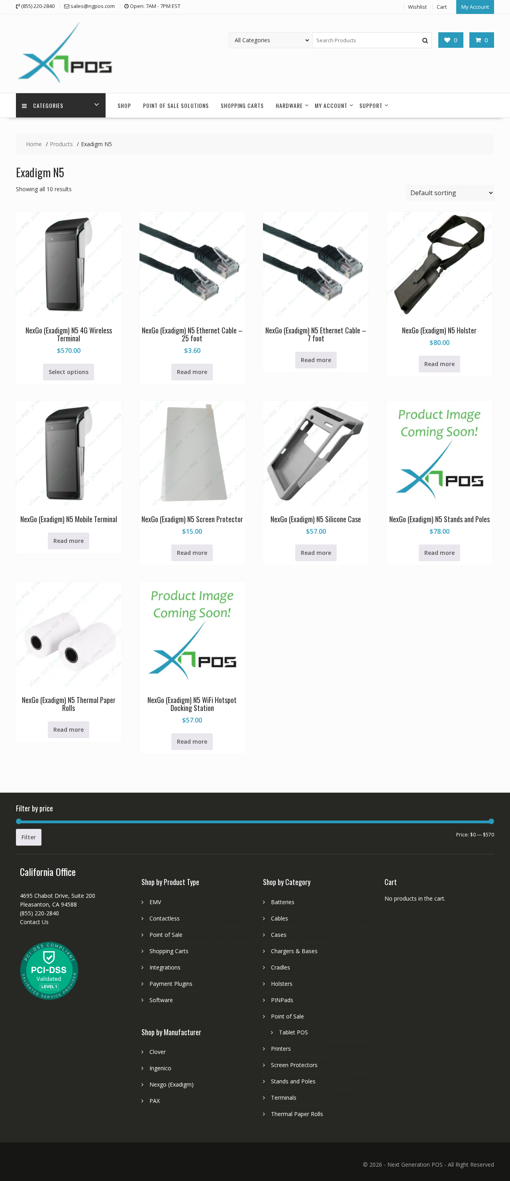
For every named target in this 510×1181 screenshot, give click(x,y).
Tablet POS (293, 1032)
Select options (68, 372)
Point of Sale (165, 934)
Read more (192, 372)
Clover (157, 1052)
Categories (48, 105)
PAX (154, 1101)
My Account (475, 6)
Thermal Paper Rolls (297, 1114)
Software (161, 1000)
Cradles (280, 967)
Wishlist (417, 6)
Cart (442, 6)
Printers (281, 1048)
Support (370, 105)
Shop (124, 105)
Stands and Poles (293, 1081)
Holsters (281, 983)
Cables (279, 918)
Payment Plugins (170, 983)
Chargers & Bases (294, 951)
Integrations (164, 967)
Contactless (164, 918)
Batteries (282, 902)
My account (331, 105)
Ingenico (160, 1068)
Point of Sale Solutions (176, 105)
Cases (278, 934)
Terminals (283, 1097)
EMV (155, 902)
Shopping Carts (242, 105)
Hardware (289, 105)
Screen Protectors (294, 1065)
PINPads (282, 1000)
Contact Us (34, 922)
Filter (29, 837)
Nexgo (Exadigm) (171, 1084)
